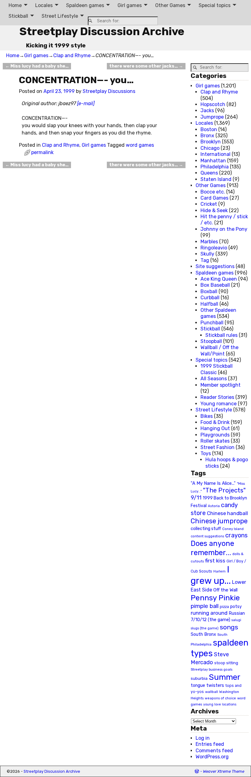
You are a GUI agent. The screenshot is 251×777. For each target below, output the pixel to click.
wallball (211, 692)
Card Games (214, 198)
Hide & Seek (214, 210)
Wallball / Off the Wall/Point (219, 350)
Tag (204, 260)
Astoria (214, 506)
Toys (205, 453)
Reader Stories (217, 397)
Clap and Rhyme (72, 55)
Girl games (130, 5)
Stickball (18, 16)
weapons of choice (220, 698)
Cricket (208, 204)
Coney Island (233, 529)
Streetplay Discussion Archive (101, 31)
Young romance (218, 404)
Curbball (209, 297)
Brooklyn (210, 142)
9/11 (196, 497)
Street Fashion (217, 447)
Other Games (170, 5)
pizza (224, 607)
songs (229, 627)
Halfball (209, 304)
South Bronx (203, 634)
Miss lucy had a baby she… (37, 66)
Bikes (206, 416)
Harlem (219, 571)
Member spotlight (220, 385)
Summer (224, 677)
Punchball (211, 323)
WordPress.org (212, 757)
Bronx (207, 135)
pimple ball (205, 606)
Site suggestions (215, 266)
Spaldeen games (85, 5)
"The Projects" (224, 490)
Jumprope (212, 117)
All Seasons (213, 378)
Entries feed (210, 744)
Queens (209, 173)
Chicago (209, 148)
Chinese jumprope (219, 521)
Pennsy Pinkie (215, 597)
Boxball (208, 291)
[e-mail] (86, 103)
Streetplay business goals (211, 670)
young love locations (219, 704)
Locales (44, 5)
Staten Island (215, 179)
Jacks (207, 110)
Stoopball (211, 341)
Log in (203, 738)
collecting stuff (206, 528)
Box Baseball (215, 285)
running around (209, 613)
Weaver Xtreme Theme (223, 771)
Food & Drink (215, 422)
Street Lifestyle (60, 16)
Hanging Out (215, 428)
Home (15, 5)
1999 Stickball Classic (216, 369)
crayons (236, 535)
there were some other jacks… (146, 66)
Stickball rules (221, 335)
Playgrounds (215, 435)
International (215, 154)
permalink (42, 152)
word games (140, 145)
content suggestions (207, 536)
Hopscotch (212, 104)
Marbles (209, 242)
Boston (208, 129)
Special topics (214, 5)
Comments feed (214, 750)
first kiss (215, 561)
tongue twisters (207, 685)
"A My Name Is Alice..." (213, 483)
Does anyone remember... (212, 548)
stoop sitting (226, 663)
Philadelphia (214, 167)
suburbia (199, 678)
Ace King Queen (218, 279)
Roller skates (215, 441)
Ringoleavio (213, 248)
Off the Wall (225, 590)
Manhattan (213, 161)
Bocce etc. (212, 192)
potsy (236, 606)
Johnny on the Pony (223, 229)
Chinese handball (227, 513)
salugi (236, 620)
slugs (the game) (205, 628)
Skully (207, 254)
